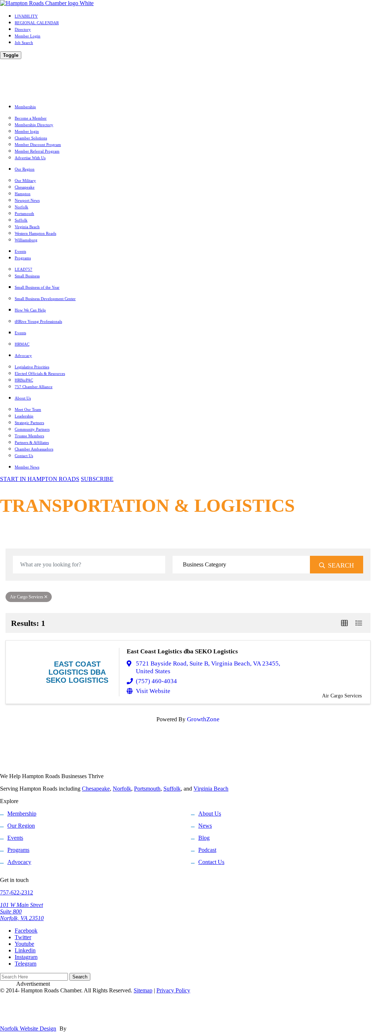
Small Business (27, 276)
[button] (344, 623)
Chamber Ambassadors (34, 449)
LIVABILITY (26, 16)
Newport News (27, 200)
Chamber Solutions (31, 138)
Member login (27, 131)
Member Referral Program (37, 151)
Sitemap (143, 990)
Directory (23, 29)
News (205, 826)
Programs (23, 258)
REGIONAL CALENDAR (37, 23)
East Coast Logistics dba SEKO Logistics (182, 651)
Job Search (24, 42)
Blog (204, 838)
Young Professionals (38, 321)
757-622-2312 (16, 892)
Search (341, 565)
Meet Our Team (28, 409)
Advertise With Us (30, 158)
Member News (27, 467)
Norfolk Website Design (28, 1028)
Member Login (27, 36)
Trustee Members (29, 436)
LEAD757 (23, 269)
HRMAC (22, 344)
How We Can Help (30, 310)
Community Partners (32, 429)
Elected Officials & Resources (40, 373)
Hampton (22, 194)
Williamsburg (26, 240)
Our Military (25, 180)
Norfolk (21, 207)
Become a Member (31, 118)
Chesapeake (25, 187)
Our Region (25, 169)
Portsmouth (24, 213)
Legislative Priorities (32, 367)
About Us (23, 398)
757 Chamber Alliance (34, 386)
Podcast (207, 850)
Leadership (24, 416)
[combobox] (241, 564)
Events (20, 251)
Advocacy (23, 355)
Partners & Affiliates (32, 442)
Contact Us (24, 455)
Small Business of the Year (37, 287)
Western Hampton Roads (35, 233)
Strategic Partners (29, 422)
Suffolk (21, 220)
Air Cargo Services (26, 596)
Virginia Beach (27, 227)
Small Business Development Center (45, 298)
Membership (25, 107)
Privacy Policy (173, 990)
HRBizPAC (24, 380)
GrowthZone (203, 719)
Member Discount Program (38, 144)
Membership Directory (34, 125)
